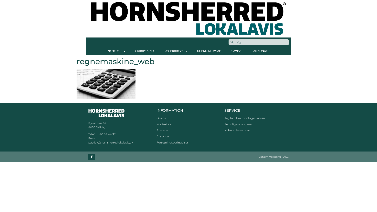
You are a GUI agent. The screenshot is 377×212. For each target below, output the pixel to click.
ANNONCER (261, 51)
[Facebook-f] (91, 157)
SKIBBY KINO (144, 51)
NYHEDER (115, 51)
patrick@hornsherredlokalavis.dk (110, 142)
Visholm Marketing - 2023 (274, 156)
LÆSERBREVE (173, 51)
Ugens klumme (209, 51)
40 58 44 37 (107, 134)
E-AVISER (237, 51)
